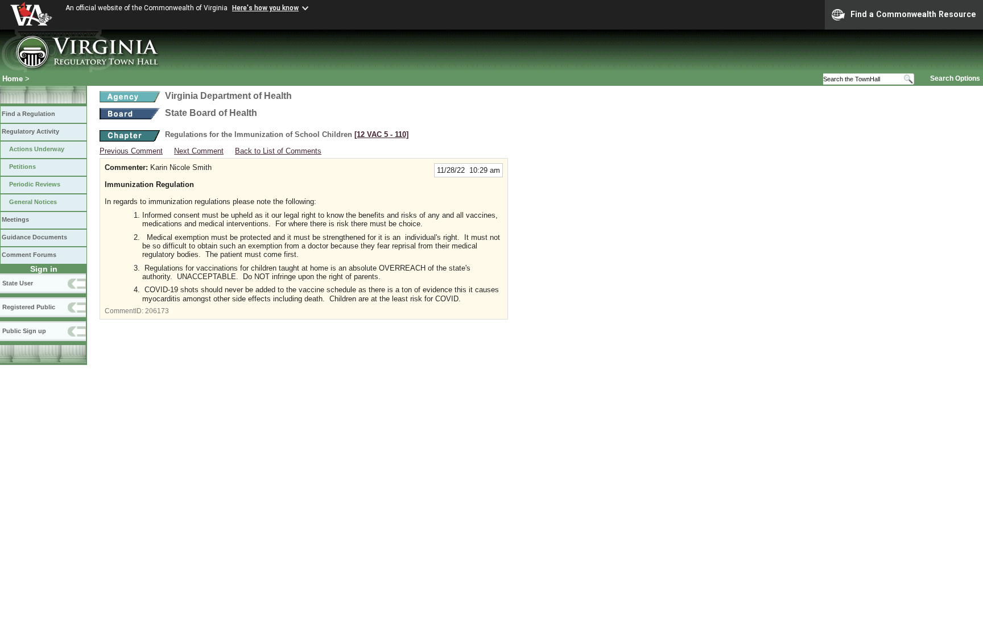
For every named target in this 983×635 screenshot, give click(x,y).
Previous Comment (131, 151)
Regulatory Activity (30, 131)
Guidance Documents (34, 237)
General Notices (33, 201)
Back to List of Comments (278, 151)
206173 (157, 311)
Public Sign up (24, 330)
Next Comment (199, 151)
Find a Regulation (28, 113)
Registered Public (28, 307)
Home (12, 78)
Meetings (15, 219)
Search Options (955, 78)
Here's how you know (265, 8)
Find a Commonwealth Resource (913, 14)
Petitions (22, 166)
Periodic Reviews (34, 184)
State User (17, 283)
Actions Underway (36, 149)
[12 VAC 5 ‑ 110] (381, 134)
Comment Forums (29, 254)
